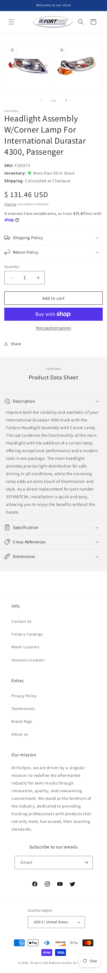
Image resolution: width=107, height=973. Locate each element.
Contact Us (21, 621)
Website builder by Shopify (69, 963)
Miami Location (25, 646)
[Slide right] (66, 100)
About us (19, 734)
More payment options (53, 328)
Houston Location (28, 660)
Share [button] (16, 343)
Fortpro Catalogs (27, 634)
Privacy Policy (23, 695)
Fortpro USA (39, 963)
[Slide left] (41, 100)
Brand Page (21, 721)
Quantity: (12, 266)
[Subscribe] (86, 862)
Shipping (10, 204)
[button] (11, 22)
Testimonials (23, 708)
